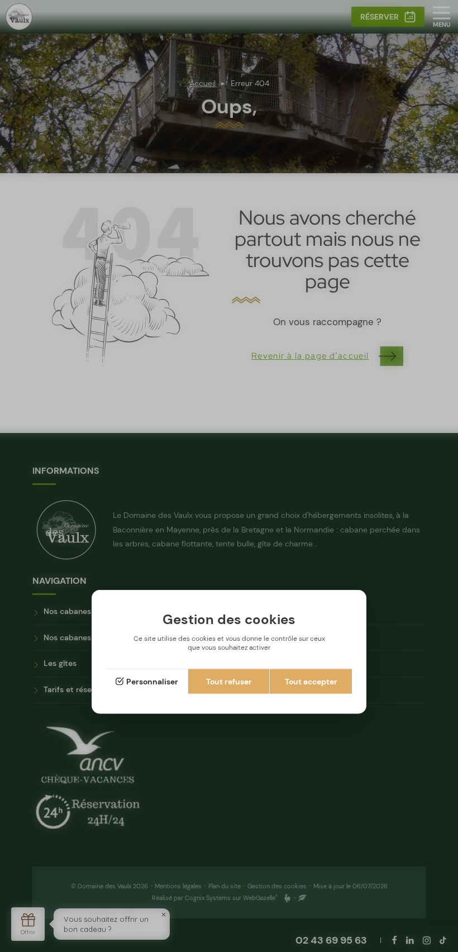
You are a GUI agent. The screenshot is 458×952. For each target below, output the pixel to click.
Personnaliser (152, 682)
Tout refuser (229, 682)
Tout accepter (311, 682)
